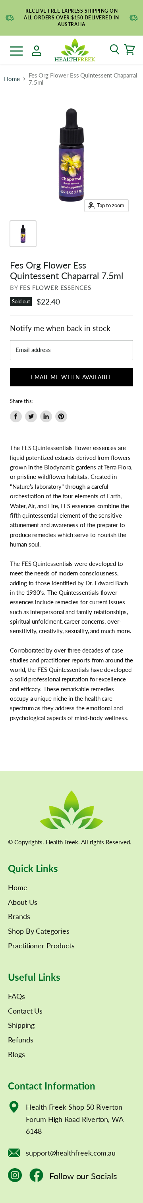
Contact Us (25, 1010)
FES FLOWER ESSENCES (55, 287)
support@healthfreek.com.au (71, 1152)
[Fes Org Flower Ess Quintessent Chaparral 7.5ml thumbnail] (23, 233)
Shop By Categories (39, 931)
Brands (19, 916)
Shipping (21, 1025)
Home (12, 79)
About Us (22, 902)
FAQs (16, 996)
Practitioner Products (41, 945)
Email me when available (71, 377)
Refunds (20, 1039)
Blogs (16, 1054)
